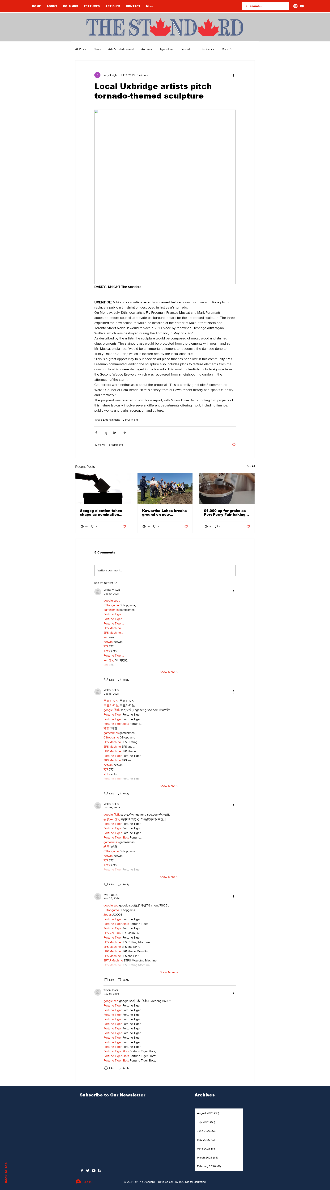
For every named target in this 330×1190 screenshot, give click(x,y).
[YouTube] (302, 6)
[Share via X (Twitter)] (105, 433)
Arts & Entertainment (121, 49)
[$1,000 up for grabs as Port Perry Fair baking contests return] (227, 488)
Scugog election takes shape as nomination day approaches (101, 512)
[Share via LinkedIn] (115, 433)
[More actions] (233, 75)
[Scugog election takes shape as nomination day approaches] (103, 488)
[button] (70, 6)
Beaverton (186, 49)
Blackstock (207, 49)
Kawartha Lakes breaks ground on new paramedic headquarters (164, 512)
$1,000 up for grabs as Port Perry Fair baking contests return (225, 512)
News (97, 49)
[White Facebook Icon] (82, 1170)
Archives (146, 49)
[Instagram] (295, 6)
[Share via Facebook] (96, 433)
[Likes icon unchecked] (106, 679)
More (225, 49)
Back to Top (6, 1173)
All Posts (80, 49)
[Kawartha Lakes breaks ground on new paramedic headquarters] (165, 488)
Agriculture (166, 49)
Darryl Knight (130, 419)
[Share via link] (124, 433)
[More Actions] (233, 592)
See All (251, 466)
